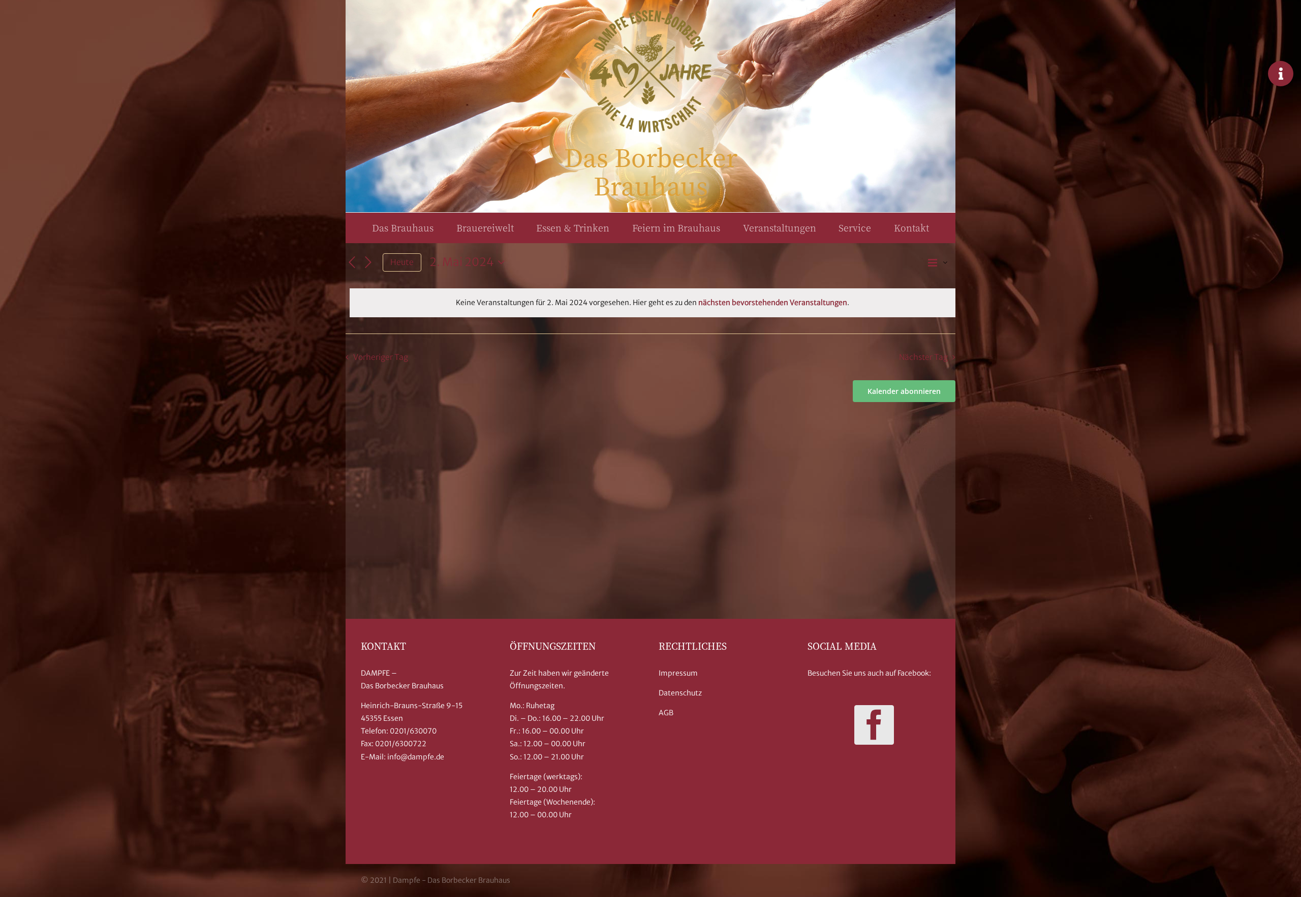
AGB (666, 712)
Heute (402, 262)
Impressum (678, 673)
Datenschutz (680, 692)
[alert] (652, 302)
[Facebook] (874, 725)
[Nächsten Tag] (368, 262)
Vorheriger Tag (380, 357)
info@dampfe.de (415, 756)
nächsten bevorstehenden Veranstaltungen (772, 302)
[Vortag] (352, 262)
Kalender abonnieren (904, 391)
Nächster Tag (923, 357)
